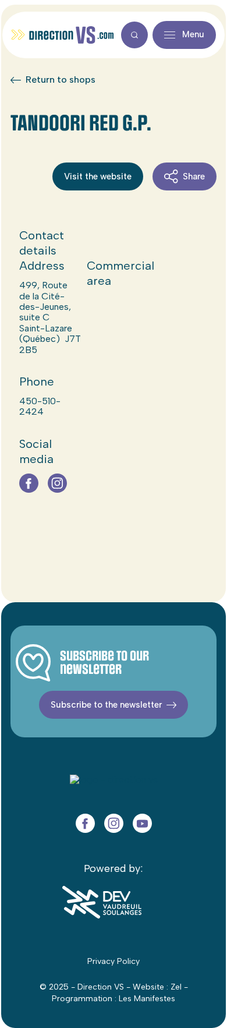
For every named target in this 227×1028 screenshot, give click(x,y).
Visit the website (98, 176)
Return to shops (60, 80)
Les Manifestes (147, 999)
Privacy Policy (113, 961)
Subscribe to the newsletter (106, 705)
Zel (176, 987)
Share (194, 176)
